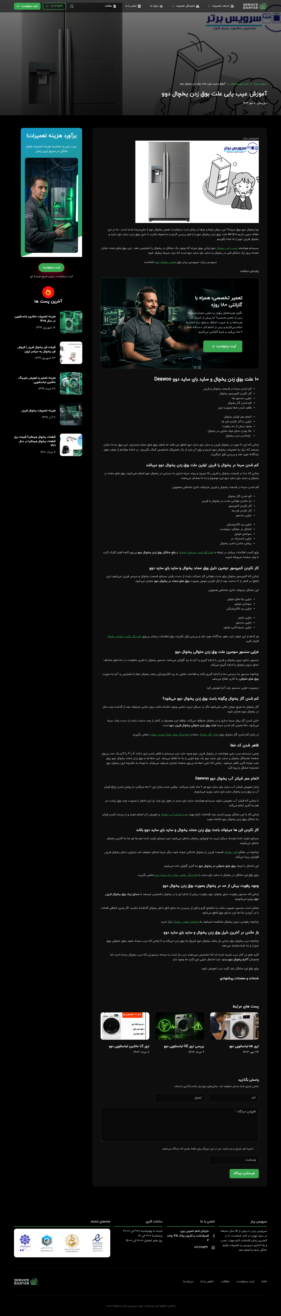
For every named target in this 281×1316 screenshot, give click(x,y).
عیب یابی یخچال (226, 248)
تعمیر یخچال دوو (166, 262)
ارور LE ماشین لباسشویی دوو (129, 1046)
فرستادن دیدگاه (244, 1173)
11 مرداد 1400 (48, 452)
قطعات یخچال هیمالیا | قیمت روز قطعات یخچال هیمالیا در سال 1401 (35, 441)
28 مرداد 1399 (47, 389)
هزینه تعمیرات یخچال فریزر (38, 411)
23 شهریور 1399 (45, 358)
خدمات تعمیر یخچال (186, 922)
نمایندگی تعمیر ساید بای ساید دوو (176, 875)
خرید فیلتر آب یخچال (174, 815)
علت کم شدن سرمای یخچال (196, 552)
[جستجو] (71, 6)
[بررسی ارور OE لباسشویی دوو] (180, 1026)
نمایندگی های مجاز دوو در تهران (169, 735)
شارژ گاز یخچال (208, 735)
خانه (264, 1281)
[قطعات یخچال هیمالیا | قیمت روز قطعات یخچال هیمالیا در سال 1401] (71, 445)
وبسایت (250, 1160)
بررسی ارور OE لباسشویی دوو (184, 1046)
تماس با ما (131, 6)
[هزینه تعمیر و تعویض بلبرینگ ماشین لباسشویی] (71, 383)
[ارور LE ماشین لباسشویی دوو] (125, 1026)
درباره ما (154, 6)
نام (254, 1098)
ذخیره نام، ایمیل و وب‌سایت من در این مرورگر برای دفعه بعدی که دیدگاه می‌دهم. (207, 1149)
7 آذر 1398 (49, 417)
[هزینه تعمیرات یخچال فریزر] (71, 414)
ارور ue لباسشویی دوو (244, 1046)
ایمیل (198, 1098)
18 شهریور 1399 (46, 328)
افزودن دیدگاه (245, 1112)
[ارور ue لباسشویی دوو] (234, 1026)
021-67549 (57, 6)
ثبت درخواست (29, 6)
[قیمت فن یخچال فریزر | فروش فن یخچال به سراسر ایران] (71, 353)
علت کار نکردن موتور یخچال (124, 636)
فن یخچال (231, 852)
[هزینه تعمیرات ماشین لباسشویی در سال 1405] (71, 322)
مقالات (108, 6)
